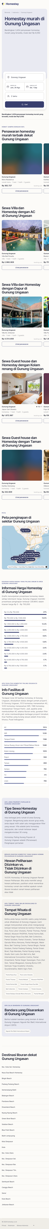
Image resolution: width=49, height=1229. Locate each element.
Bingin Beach (7, 1078)
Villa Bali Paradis (8, 256)
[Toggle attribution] (46, 567)
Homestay (12, 3)
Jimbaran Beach (8, 1204)
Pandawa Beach (8, 1101)
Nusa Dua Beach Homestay (12, 1073)
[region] (25, 547)
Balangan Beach (8, 1096)
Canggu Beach (7, 1187)
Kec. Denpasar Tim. (9, 1170)
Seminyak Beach (8, 1182)
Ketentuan (11, 1225)
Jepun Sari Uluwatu (9, 409)
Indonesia (16, 12)
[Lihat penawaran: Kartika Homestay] (22, 465)
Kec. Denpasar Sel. (9, 1159)
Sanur (4, 1193)
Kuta (3, 1147)
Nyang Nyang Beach (9, 1113)
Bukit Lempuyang (8, 1136)
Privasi (4, 1225)
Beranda (7, 12)
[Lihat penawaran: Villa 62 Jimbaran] (22, 312)
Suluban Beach (7, 1124)
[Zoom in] (46, 528)
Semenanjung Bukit (9, 1090)
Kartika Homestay (8, 486)
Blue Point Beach (8, 1130)
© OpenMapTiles (23, 567)
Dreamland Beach (8, 1107)
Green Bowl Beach (8, 1118)
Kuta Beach (6, 1199)
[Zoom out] (46, 531)
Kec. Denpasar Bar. (9, 1164)
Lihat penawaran (21, 191)
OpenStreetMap (40, 567)
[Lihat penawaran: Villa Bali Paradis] (22, 235)
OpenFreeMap (12, 567)
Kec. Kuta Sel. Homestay (11, 1067)
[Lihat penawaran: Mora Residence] (22, 158)
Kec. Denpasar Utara (9, 1176)
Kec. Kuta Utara (7, 1153)
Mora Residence (8, 180)
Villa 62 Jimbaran (8, 333)
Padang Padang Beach (10, 1084)
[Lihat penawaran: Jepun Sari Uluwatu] (22, 388)
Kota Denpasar (7, 1141)
